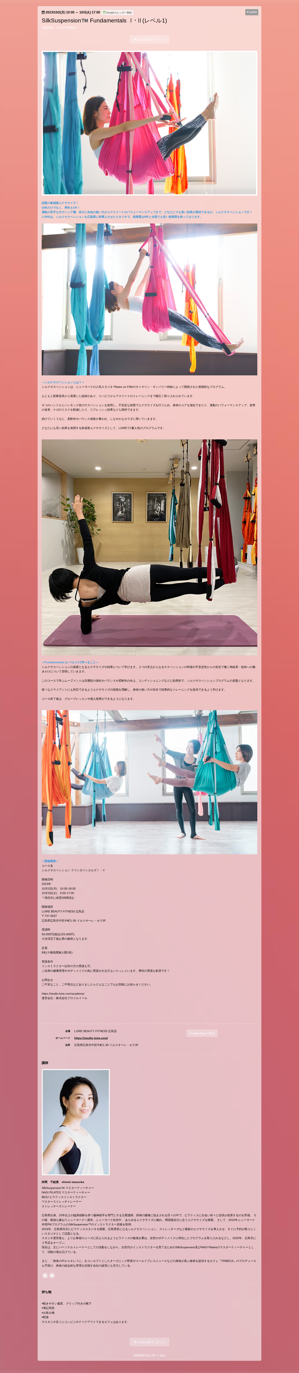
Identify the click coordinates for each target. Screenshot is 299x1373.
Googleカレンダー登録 (119, 12)
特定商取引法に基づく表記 (149, 1355)
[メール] (52, 1275)
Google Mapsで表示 (202, 1033)
